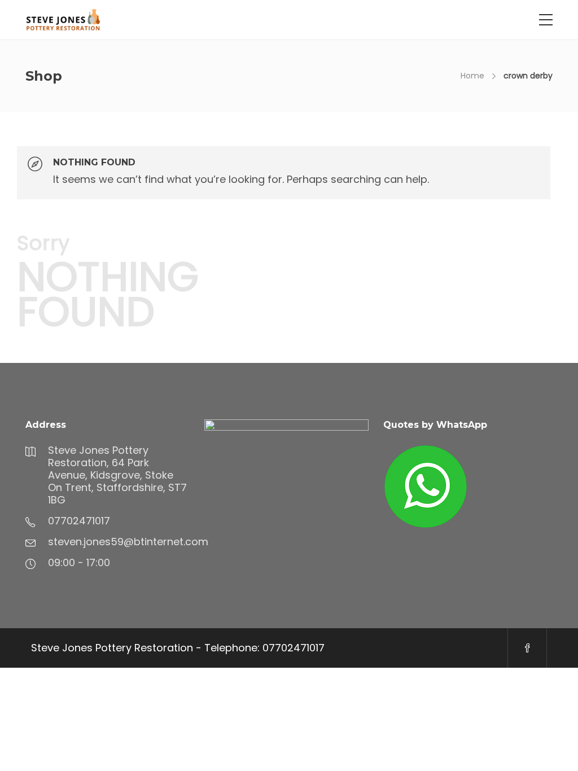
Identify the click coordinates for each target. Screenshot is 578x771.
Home (472, 75)
